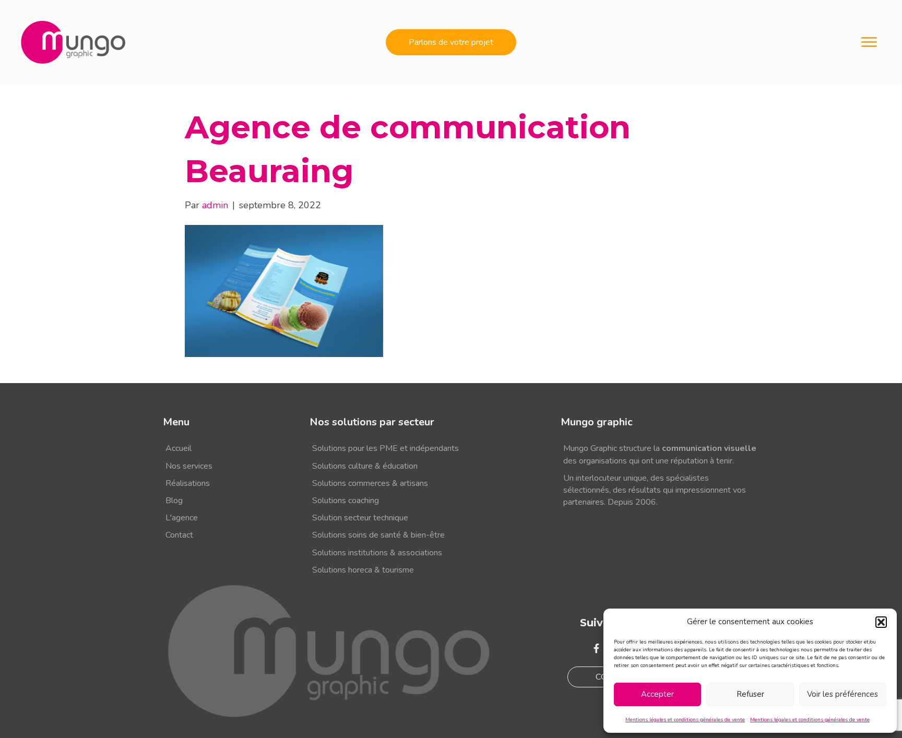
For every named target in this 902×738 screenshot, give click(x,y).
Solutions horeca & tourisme (363, 570)
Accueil (178, 448)
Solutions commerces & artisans (370, 483)
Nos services (188, 466)
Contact (179, 535)
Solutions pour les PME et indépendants (385, 448)
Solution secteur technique (360, 517)
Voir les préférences (842, 694)
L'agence (181, 517)
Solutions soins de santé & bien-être (378, 535)
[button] (881, 622)
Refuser (750, 694)
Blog (174, 500)
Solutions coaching (345, 500)
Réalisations (187, 483)
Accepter (657, 694)
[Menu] (869, 42)
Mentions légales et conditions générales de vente (685, 719)
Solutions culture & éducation (365, 466)
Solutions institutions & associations (377, 552)
